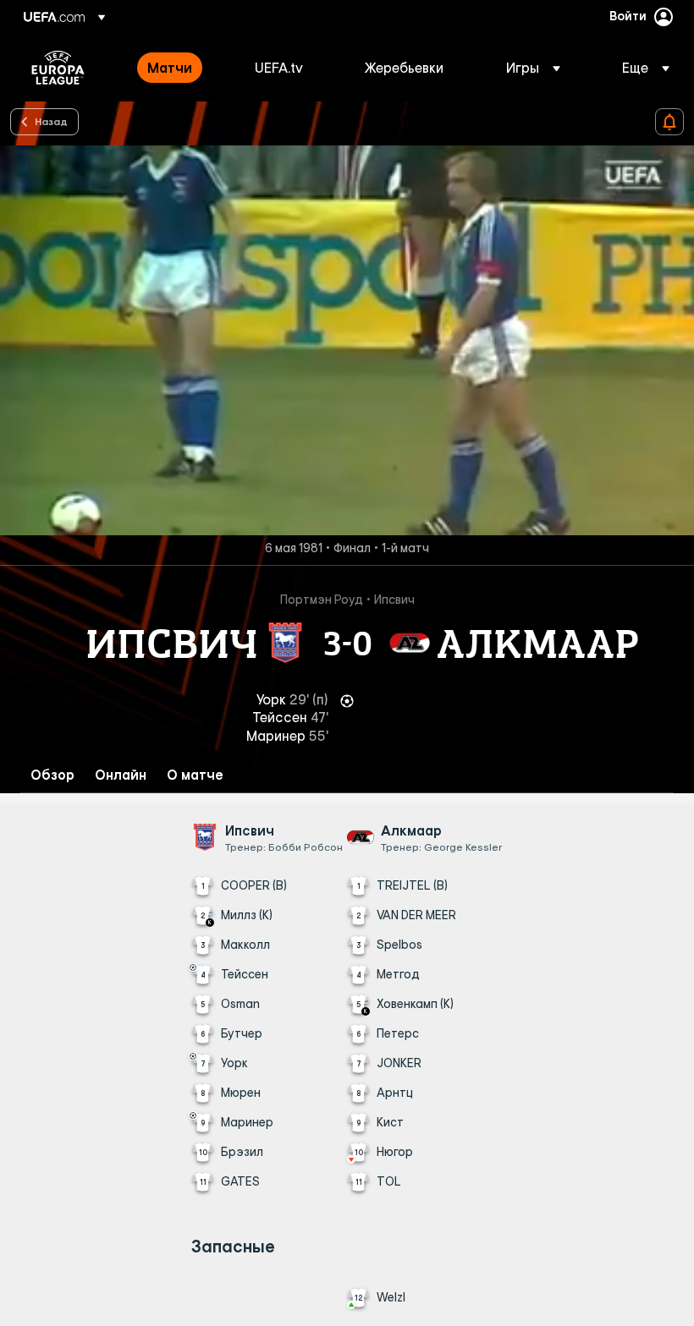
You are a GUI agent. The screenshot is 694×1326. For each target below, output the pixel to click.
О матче (195, 775)
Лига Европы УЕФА (58, 68)
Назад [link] (51, 121)
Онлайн (120, 775)
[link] (169, 68)
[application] (347, 340)
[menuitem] (179, 68)
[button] (533, 68)
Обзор (52, 775)
